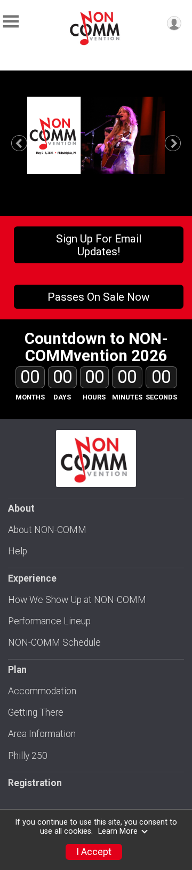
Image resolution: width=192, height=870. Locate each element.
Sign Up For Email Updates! (98, 245)
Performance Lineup (49, 621)
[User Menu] (174, 23)
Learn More (118, 831)
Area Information (42, 733)
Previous (24, 143)
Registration (35, 783)
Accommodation (42, 691)
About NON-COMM (47, 529)
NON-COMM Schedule (54, 642)
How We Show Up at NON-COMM (77, 599)
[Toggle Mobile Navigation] (10, 22)
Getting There (35, 712)
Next (179, 143)
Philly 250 (27, 755)
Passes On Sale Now (98, 297)
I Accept (93, 852)
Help (17, 551)
